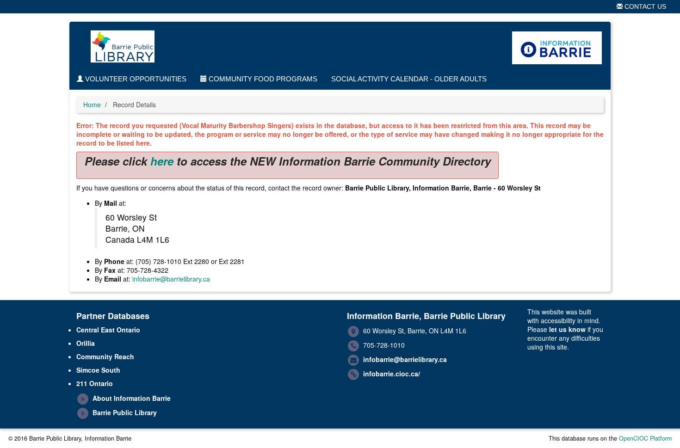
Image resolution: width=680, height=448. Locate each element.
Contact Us (644, 6)
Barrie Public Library (125, 412)
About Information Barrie (132, 398)
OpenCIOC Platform (645, 438)
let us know (567, 329)
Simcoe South (98, 369)
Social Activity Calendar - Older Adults (409, 79)
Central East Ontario (108, 329)
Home (92, 104)
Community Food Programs (262, 79)
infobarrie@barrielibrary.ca (171, 278)
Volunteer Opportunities (134, 79)
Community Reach (105, 356)
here (161, 161)
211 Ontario (94, 383)
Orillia (85, 343)
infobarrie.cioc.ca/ (391, 373)
